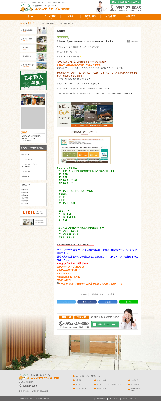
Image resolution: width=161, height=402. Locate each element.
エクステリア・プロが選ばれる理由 (109, 384)
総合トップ (25, 154)
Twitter (67, 302)
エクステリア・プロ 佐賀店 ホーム (87, 376)
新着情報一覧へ (97, 294)
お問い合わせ (101, 398)
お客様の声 (131, 17)
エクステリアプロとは (28, 159)
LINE (130, 302)
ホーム (30, 17)
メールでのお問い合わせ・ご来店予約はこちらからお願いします (91, 283)
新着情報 (31, 23)
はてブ (109, 302)
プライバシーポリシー (129, 398)
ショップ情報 (50, 17)
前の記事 (84, 294)
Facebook (88, 302)
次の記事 (111, 294)
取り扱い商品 (90, 17)
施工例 (70, 17)
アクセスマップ (102, 388)
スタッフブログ (80, 388)
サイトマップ (114, 398)
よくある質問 (111, 17)
